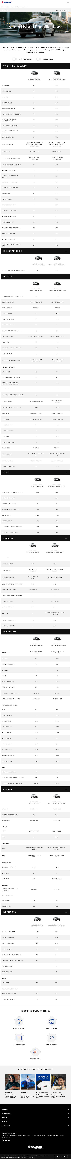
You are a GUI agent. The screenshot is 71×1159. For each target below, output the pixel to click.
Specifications (25, 6)
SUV (12, 6)
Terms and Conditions (15, 1135)
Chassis (7, 789)
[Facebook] (2, 1140)
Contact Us (5, 1135)
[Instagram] (6, 1140)
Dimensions (9, 912)
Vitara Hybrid (17, 6)
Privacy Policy (31, 1157)
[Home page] (7, 2)
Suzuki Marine (60, 1135)
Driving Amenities (12, 251)
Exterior (8, 538)
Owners (4, 1118)
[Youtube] (9, 1140)
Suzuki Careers (6, 1137)
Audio (6, 472)
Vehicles (7, 6)
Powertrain (9, 631)
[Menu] (68, 3)
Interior (7, 276)
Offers (4, 1122)
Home (2, 6)
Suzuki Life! (6, 1125)
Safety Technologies (15, 65)
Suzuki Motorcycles (49, 1135)
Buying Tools (6, 1114)
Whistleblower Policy (37, 1135)
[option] (12, 1087)
